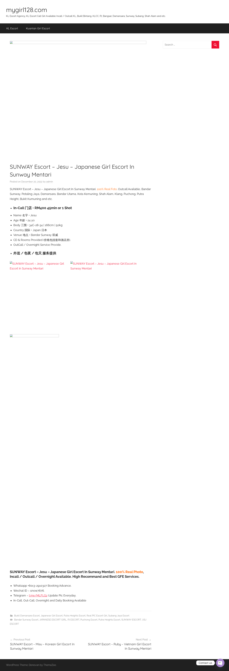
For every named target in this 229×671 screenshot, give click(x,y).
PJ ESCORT (73, 619)
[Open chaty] (220, 663)
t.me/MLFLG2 (38, 595)
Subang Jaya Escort (118, 615)
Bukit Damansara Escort (27, 615)
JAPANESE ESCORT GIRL (53, 619)
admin (49, 181)
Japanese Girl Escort (52, 615)
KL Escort (12, 28)
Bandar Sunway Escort (26, 619)
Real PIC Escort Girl (97, 615)
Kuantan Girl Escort (38, 28)
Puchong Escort (88, 619)
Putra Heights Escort (75, 615)
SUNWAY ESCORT (131, 619)
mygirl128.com (26, 10)
